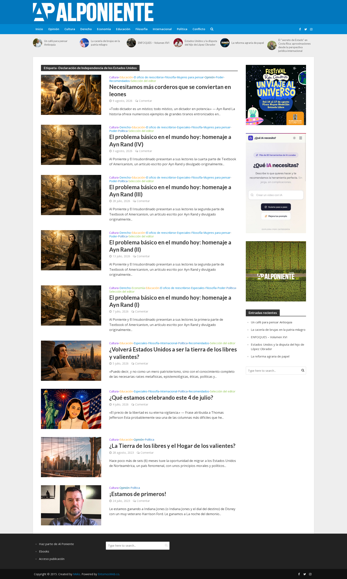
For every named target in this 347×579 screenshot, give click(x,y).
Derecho (86, 29)
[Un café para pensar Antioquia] (37, 42)
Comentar (145, 101)
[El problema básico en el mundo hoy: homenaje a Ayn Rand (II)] (71, 250)
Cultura (69, 29)
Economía (104, 29)
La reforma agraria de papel (248, 42)
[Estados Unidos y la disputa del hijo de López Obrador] (178, 42)
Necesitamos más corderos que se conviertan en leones (170, 90)
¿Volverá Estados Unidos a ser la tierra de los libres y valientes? (173, 353)
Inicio (39, 29)
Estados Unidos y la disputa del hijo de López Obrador (201, 42)
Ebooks (44, 551)
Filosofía (142, 29)
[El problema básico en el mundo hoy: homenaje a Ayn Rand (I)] (71, 305)
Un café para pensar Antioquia (55, 42)
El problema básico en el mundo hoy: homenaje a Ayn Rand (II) (170, 246)
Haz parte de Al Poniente (56, 544)
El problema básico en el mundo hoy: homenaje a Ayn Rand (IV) (170, 140)
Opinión (53, 29)
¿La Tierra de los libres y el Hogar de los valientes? (172, 445)
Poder (220, 77)
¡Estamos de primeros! (137, 493)
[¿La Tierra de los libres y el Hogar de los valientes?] (71, 456)
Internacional (162, 29)
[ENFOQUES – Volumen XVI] (131, 42)
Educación (123, 29)
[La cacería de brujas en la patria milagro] (84, 42)
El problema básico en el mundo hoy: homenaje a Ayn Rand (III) (170, 191)
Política (182, 29)
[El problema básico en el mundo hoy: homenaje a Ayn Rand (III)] (71, 194)
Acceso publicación (51, 559)
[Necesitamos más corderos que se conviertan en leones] (71, 94)
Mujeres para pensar (190, 77)
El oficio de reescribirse (149, 77)
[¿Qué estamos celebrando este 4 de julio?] (71, 408)
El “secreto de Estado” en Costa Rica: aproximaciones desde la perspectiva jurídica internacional (294, 45)
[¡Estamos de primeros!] (71, 505)
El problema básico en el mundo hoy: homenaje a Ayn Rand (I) (170, 301)
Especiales (183, 127)
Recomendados (119, 81)
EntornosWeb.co (108, 574)
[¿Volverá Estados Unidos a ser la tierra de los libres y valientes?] (71, 360)
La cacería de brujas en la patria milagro (105, 42)
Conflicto (199, 29)
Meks (76, 574)
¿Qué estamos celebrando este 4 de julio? (161, 397)
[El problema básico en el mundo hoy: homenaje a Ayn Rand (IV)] (71, 144)
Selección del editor (143, 81)
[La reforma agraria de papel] (225, 42)
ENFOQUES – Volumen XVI (153, 42)
